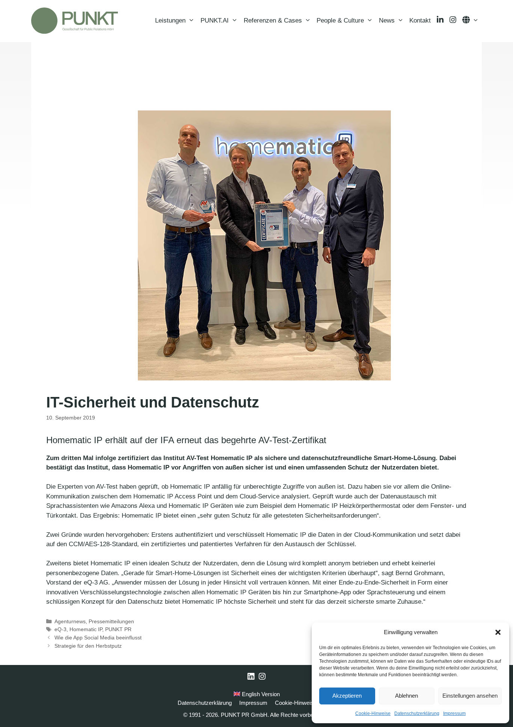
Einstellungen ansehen (470, 695)
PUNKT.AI (215, 20)
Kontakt (420, 20)
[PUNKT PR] (74, 21)
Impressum (454, 713)
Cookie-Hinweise (373, 713)
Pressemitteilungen (111, 621)
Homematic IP (85, 629)
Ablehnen (406, 695)
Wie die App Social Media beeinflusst (98, 638)
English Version (260, 694)
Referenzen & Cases (273, 20)
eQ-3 (60, 629)
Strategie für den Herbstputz (88, 646)
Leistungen (170, 20)
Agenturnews (70, 621)
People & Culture (340, 20)
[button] (498, 632)
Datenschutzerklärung (416, 713)
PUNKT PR (118, 629)
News (387, 20)
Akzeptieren (347, 695)
